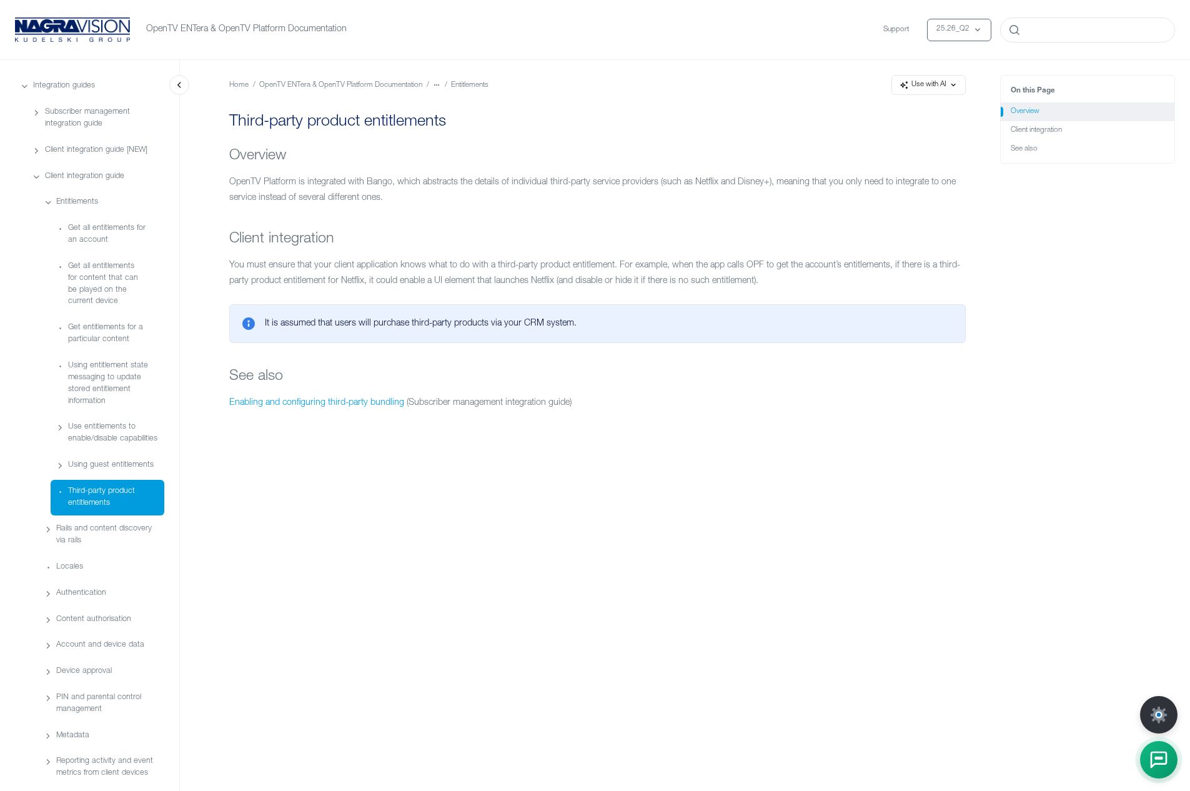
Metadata (72, 736)
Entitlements (77, 202)
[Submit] (1014, 30)
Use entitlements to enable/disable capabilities (112, 433)
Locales (69, 567)
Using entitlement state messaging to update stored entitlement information (108, 383)
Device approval (84, 671)
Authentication (81, 593)
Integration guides (64, 86)
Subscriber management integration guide (87, 118)
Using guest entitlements (111, 465)
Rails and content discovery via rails (104, 535)
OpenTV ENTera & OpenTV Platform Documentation (246, 29)
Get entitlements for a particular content (105, 334)
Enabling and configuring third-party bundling (316, 403)
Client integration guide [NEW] (96, 150)
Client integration (1036, 130)
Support (896, 29)
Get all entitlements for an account (107, 234)
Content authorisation (93, 619)
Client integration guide (84, 176)
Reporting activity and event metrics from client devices (104, 767)
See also (1024, 149)
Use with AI (928, 84)
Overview (1025, 111)
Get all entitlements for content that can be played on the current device (103, 284)
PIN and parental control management (98, 704)
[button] (1159, 760)
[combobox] (1087, 30)
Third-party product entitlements (101, 497)
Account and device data (100, 645)
